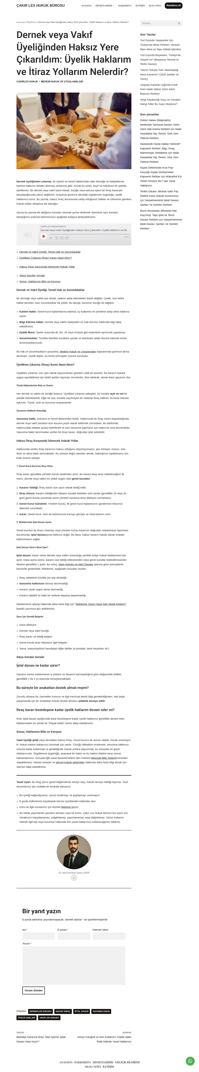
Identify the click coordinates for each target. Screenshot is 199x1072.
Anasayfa (86, 5)
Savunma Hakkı (101, 1011)
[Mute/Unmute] (51, 238)
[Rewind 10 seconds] (56, 238)
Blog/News (155, 5)
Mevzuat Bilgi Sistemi (103, 758)
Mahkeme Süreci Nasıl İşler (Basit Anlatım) (101, 604)
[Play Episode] (43, 236)
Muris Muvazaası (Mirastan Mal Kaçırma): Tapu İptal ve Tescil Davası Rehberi (158, 215)
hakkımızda (82, 1062)
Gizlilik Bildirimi (127, 1062)
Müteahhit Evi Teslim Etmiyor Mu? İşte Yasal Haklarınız (161, 181)
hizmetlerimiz (103, 1062)
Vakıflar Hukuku (49, 1018)
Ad (24, 929)
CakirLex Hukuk (27, 81)
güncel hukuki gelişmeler (70, 762)
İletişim (140, 5)
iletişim (108, 1066)
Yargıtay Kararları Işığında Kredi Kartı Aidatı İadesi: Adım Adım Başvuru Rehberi (158, 89)
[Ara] (179, 23)
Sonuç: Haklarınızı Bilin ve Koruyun (39, 281)
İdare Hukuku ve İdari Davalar (76, 564)
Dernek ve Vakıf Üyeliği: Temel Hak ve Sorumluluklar (50, 251)
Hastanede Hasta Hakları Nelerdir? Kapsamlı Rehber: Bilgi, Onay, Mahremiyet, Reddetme (160, 148)
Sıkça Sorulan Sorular (32, 275)
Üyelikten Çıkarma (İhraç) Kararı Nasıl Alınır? (45, 257)
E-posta (62, 929)
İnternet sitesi (100, 929)
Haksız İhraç (63, 1011)
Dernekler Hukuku (40, 1011)
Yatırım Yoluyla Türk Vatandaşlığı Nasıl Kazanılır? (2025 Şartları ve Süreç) (159, 74)
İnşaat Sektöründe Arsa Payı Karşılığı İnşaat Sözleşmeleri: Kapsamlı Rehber (157, 172)
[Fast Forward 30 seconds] (68, 238)
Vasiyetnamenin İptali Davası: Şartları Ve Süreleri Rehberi (161, 224)
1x (62, 238)
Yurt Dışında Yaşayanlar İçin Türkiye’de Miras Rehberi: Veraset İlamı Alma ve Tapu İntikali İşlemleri (160, 45)
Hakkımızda (125, 5)
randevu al (174, 5)
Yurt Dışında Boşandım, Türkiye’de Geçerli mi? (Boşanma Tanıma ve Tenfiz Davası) (160, 59)
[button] (113, 5)
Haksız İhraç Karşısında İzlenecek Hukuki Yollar (47, 266)
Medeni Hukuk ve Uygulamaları (78, 351)
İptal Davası (81, 1011)
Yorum (26, 943)
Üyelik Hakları (26, 1018)
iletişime (66, 807)
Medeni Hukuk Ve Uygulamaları (62, 81)
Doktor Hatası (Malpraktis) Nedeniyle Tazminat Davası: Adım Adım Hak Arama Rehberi (159, 125)
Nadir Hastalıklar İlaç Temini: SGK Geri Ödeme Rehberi (161, 133)
